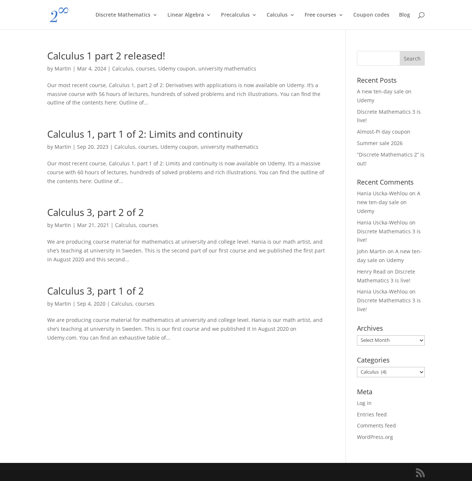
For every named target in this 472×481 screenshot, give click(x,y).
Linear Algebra (185, 15)
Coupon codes (371, 15)
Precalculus (235, 15)
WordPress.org (375, 436)
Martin (63, 68)
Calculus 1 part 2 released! (106, 55)
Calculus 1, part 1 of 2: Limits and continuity (145, 134)
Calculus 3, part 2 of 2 (95, 212)
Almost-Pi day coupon (383, 131)
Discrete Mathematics (123, 15)
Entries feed (372, 414)
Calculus (277, 15)
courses (145, 68)
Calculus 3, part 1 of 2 (95, 291)
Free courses (320, 15)
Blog (404, 15)
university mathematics (227, 68)
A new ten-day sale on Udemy (388, 202)
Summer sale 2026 (380, 143)
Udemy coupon (176, 68)
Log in (364, 402)
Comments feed (376, 425)
